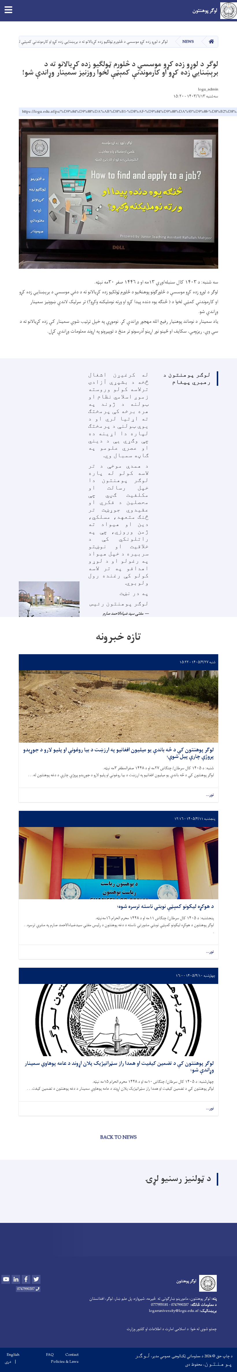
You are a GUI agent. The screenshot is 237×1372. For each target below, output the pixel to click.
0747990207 (25, 1289)
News (188, 41)
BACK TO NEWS (118, 1137)
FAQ (50, 1354)
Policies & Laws (65, 1361)
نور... (210, 795)
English (13, 1354)
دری (8, 1361)
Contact (72, 1354)
